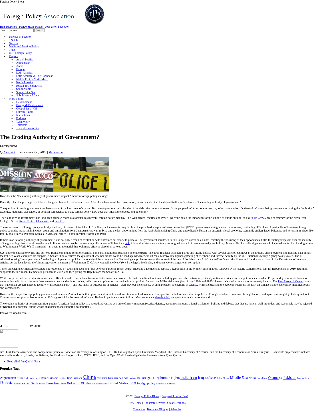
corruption (102, 378)
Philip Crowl (257, 217)
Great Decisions (176, 402)
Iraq (201, 378)
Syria (34, 383)
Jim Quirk (9, 152)
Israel (213, 378)
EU (138, 378)
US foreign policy (143, 383)
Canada (78, 377)
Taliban (42, 384)
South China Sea (22, 383)
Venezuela (161, 383)
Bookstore (149, 402)
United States (118, 383)
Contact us (139, 409)
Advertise (175, 409)
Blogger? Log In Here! (175, 396)
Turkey (71, 383)
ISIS (207, 378)
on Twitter (31, 26)
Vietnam (171, 383)
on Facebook (57, 26)
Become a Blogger (157, 409)
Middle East (239, 378)
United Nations (99, 383)
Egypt (125, 377)
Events (161, 402)
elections (132, 378)
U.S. (78, 384)
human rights (170, 378)
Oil (281, 377)
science (193, 284)
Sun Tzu (59, 221)
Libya (219, 378)
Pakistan (289, 377)
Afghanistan (8, 378)
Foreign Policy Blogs (146, 396)
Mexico (226, 378)
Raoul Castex (27, 221)
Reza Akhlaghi (303, 378)
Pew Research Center (290, 281)
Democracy (114, 377)
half (127, 243)
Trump (62, 383)
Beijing (62, 378)
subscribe (8, 26)
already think (162, 297)
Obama (273, 378)
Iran (193, 377)
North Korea (262, 378)
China (89, 377)
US (130, 383)
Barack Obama (49, 377)
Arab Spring (29, 378)
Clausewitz (42, 221)
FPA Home (135, 402)
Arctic (38, 378)
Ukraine (86, 383)
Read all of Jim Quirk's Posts (23, 361)
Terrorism (52, 383)
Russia (6, 382)
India (184, 377)
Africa (20, 378)
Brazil (70, 378)
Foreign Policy (150, 378)
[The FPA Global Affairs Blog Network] (53, 24)
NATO (252, 377)
